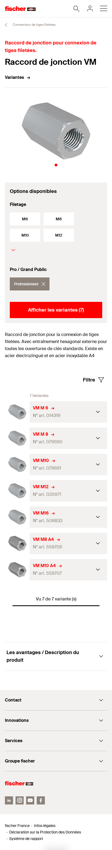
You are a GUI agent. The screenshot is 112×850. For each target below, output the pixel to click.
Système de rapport (26, 838)
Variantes (14, 77)
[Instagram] (19, 800)
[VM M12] (17, 491)
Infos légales (44, 825)
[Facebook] (41, 800)
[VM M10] (17, 464)
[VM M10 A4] (17, 570)
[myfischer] (90, 8)
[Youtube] (30, 800)
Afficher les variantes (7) (56, 310)
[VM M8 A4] (17, 543)
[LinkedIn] (9, 800)
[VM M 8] (17, 438)
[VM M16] (17, 517)
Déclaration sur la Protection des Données (45, 832)
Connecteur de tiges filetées (33, 24)
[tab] (56, 165)
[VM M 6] (17, 412)
